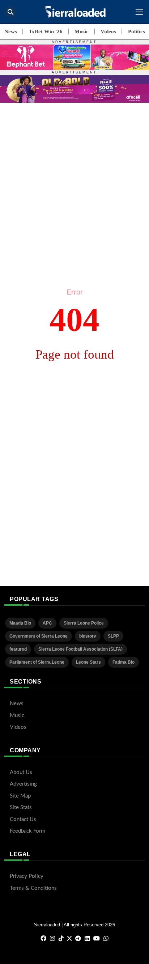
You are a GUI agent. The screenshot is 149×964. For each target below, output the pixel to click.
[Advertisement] (74, 177)
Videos (108, 31)
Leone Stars (88, 662)
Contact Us (23, 819)
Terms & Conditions (33, 888)
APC (47, 623)
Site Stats (21, 807)
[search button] (10, 12)
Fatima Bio (123, 662)
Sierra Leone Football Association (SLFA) (80, 649)
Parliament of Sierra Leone (36, 662)
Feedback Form (27, 831)
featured (18, 649)
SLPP (113, 636)
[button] (139, 12)
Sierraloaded (47, 924)
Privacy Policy (26, 876)
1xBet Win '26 (46, 31)
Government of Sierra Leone (38, 636)
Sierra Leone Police (84, 623)
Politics (136, 31)
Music (81, 31)
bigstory (87, 636)
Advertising (23, 784)
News (10, 31)
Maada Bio (20, 623)
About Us (21, 772)
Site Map (20, 796)
